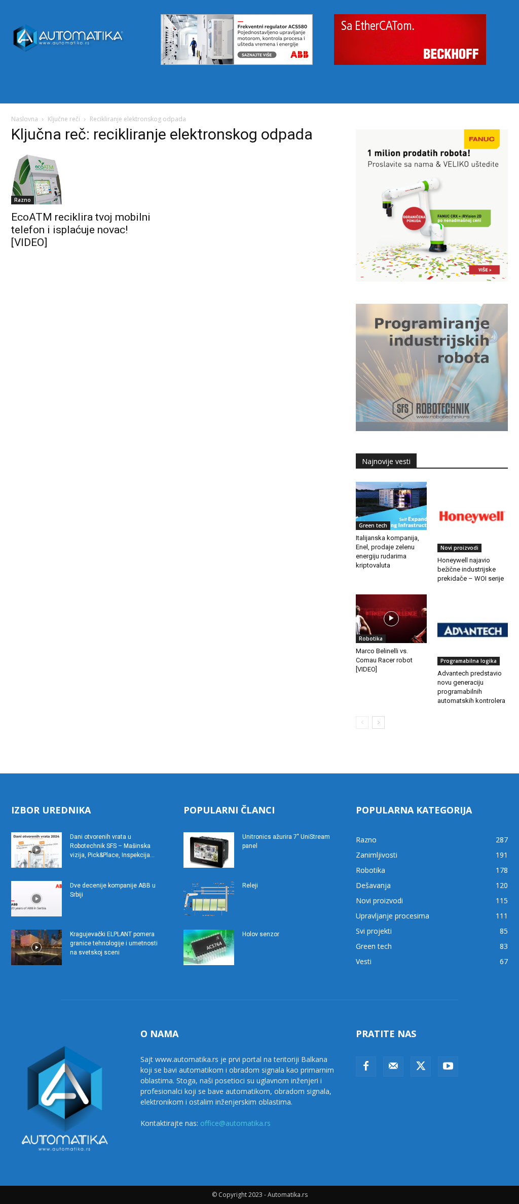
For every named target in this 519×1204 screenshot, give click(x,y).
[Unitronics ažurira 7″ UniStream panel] (208, 850)
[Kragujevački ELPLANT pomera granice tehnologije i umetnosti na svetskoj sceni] (36, 947)
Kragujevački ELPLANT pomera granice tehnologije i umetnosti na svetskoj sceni (114, 943)
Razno (22, 199)
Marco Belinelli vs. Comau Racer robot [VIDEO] (384, 660)
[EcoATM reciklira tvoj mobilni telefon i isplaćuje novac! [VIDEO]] (87, 179)
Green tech (373, 525)
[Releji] (208, 898)
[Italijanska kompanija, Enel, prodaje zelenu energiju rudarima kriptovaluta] (391, 506)
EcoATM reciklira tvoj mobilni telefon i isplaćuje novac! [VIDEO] (81, 230)
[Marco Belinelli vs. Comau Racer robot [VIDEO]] (391, 618)
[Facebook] (366, 1066)
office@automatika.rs (235, 1123)
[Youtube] (448, 1066)
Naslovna (24, 119)
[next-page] (378, 722)
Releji (250, 885)
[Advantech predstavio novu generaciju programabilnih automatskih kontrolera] (472, 629)
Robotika (371, 638)
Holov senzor (260, 934)
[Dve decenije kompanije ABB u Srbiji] (36, 898)
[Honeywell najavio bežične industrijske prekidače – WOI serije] (472, 517)
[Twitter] (421, 1066)
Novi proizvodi (459, 547)
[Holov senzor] (208, 947)
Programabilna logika (468, 660)
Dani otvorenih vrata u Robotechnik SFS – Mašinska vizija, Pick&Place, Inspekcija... (112, 846)
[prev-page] (362, 722)
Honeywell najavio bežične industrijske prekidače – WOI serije (470, 569)
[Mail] (393, 1066)
